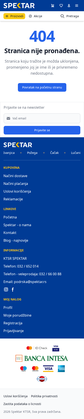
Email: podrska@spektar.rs (25, 281)
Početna (10, 217)
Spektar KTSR (20, 412)
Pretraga (72, 16)
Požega (32, 153)
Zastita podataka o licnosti (22, 404)
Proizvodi (16, 16)
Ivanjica (9, 153)
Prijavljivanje (13, 330)
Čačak (54, 153)
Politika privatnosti (44, 396)
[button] (61, 5)
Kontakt (9, 232)
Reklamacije (13, 199)
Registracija (12, 323)
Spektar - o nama (17, 225)
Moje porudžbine (17, 315)
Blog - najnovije (15, 240)
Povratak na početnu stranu (42, 87)
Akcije (38, 16)
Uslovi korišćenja (17, 191)
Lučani (76, 153)
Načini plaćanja (15, 183)
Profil (7, 307)
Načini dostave (15, 175)
